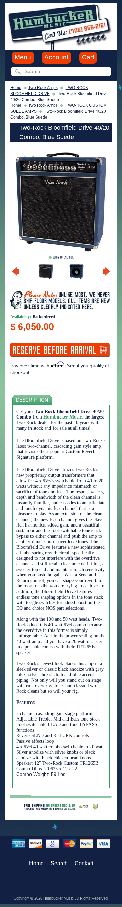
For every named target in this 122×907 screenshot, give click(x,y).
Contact (84, 863)
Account (56, 57)
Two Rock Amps (43, 88)
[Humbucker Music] (61, 26)
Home (15, 88)
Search (59, 863)
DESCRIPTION (32, 400)
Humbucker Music (58, 898)
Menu (23, 57)
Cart (88, 57)
